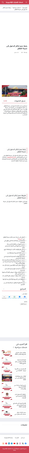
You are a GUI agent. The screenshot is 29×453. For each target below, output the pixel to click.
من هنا (20, 239)
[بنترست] (6, 443)
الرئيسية (25, 7)
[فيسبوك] (24, 296)
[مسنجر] (19, 296)
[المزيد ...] (4, 296)
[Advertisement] (14, 28)
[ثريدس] (17, 443)
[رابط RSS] (3, 443)
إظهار (5, 100)
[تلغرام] (12, 443)
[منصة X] (23, 443)
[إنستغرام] (20, 443)
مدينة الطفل (23, 304)
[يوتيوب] (14, 443)
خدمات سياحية (17, 7)
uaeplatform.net (11, 157)
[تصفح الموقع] (26, 2)
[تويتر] (9, 296)
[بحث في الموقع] (3, 2)
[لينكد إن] (9, 443)
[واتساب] (14, 296)
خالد (22, 52)
